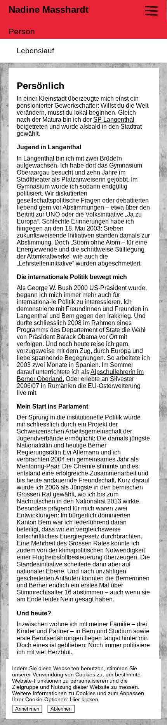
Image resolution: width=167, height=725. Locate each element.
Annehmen (27, 709)
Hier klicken (84, 699)
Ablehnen (60, 709)
